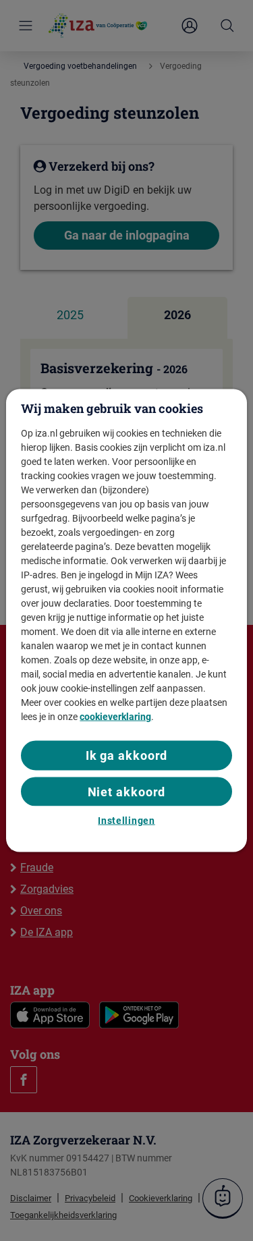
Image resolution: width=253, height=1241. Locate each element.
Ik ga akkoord (127, 755)
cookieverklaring (115, 716)
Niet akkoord (127, 791)
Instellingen (126, 820)
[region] (126, 620)
